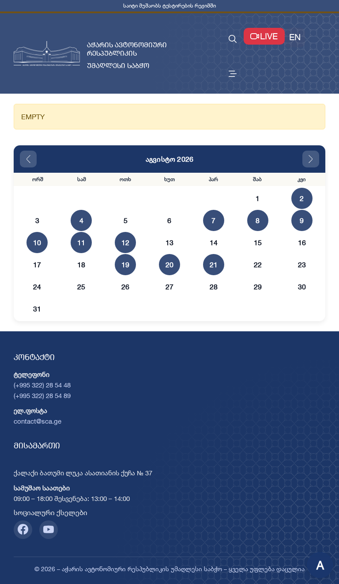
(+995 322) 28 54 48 (42, 385)
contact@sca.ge (37, 421)
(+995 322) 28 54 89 (42, 395)
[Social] (23, 529)
